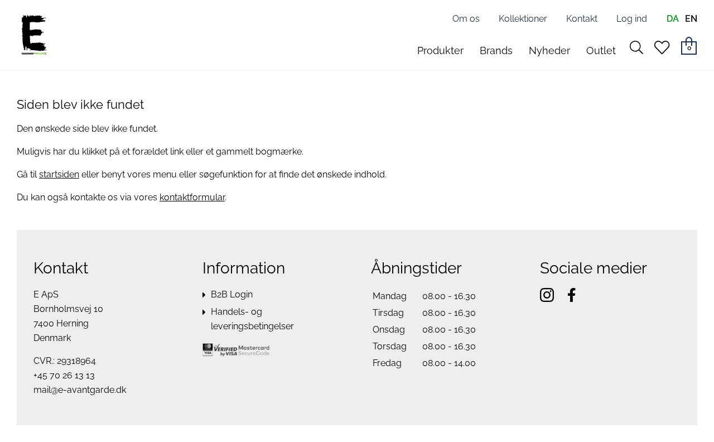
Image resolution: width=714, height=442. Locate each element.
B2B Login (232, 294)
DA (673, 18)
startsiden (59, 174)
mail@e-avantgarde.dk (79, 390)
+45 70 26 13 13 (64, 375)
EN (691, 18)
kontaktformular (192, 197)
